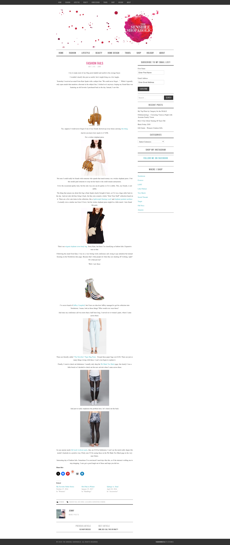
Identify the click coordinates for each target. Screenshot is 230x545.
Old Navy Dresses (85, 529)
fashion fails (73, 502)
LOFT (140, 184)
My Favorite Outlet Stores (65, 486)
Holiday (120, 2)
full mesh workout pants (79, 450)
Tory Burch (142, 193)
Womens (61, 502)
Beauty (85, 2)
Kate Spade (81, 502)
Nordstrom (141, 176)
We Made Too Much (108, 364)
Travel (105, 2)
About (129, 2)
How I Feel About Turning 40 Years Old (151, 121)
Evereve (140, 180)
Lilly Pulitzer (142, 189)
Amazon (140, 210)
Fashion (67, 2)
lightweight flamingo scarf (102, 199)
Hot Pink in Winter (88, 486)
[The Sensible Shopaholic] (107, 28)
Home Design (96, 2)
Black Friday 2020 (144, 124)
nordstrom (96, 502)
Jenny (99, 66)
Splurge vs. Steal (112, 486)
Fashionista (160, 542)
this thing (124, 129)
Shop (113, 2)
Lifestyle (77, 2)
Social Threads (143, 197)
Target (140, 201)
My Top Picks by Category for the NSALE (152, 111)
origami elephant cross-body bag (76, 246)
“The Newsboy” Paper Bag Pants (85, 357)
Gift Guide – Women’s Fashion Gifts (150, 128)
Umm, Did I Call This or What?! (108, 529)
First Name (141, 68)
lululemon (88, 502)
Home (59, 2)
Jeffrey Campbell (79, 305)
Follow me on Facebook (156, 158)
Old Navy (141, 205)
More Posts (74, 514)
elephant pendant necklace (123, 199)
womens (102, 502)
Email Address (143, 78)
